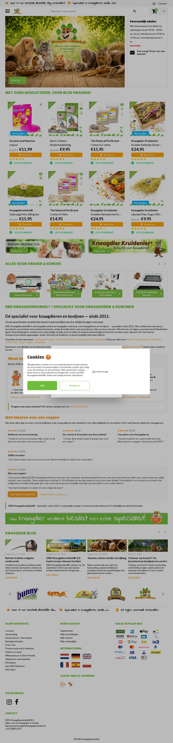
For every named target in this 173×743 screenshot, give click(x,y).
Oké (42, 385)
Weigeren (74, 385)
